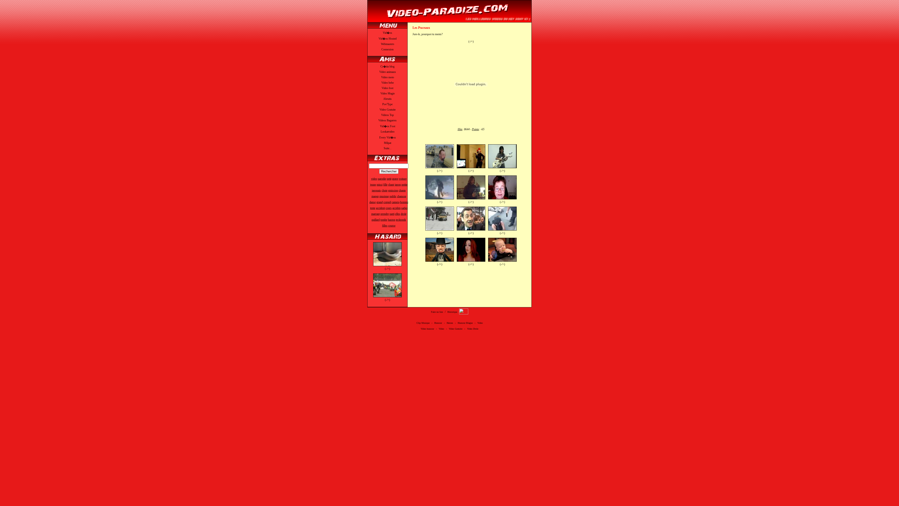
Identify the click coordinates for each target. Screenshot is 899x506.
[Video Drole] (449, 20)
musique (384, 196)
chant (391, 184)
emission (393, 190)
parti (392, 214)
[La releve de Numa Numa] (502, 198)
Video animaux (387, 72)
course (391, 225)
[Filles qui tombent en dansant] (471, 167)
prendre (384, 214)
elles (397, 214)
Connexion (387, 49)
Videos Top (387, 115)
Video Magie (387, 93)
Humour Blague (465, 323)
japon (398, 184)
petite (404, 184)
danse (372, 202)
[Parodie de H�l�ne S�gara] (471, 260)
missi (380, 184)
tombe (383, 219)
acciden (396, 208)
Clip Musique (423, 323)
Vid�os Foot (387, 126)
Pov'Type (387, 104)
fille (385, 184)
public (393, 196)
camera (395, 202)
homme (404, 202)
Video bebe (387, 82)
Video (480, 323)
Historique (452, 312)
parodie (382, 178)
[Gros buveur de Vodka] (471, 198)
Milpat (387, 143)
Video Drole (472, 328)
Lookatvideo (387, 131)
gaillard (376, 219)
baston (391, 219)
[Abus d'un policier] (502, 229)
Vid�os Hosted (388, 38)
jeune (373, 184)
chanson (401, 196)
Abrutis (387, 98)
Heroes (450, 323)
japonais (376, 190)
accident (380, 208)
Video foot (387, 88)
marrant (375, 214)
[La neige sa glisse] (439, 229)
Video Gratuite (387, 109)
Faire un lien (437, 312)
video (374, 178)
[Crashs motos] (387, 296)
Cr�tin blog (387, 66)
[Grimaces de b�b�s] (502, 260)
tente (372, 208)
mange (375, 196)
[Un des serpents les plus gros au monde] (387, 265)
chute (384, 190)
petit (389, 178)
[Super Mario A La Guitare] (502, 167)
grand (379, 202)
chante (402, 190)
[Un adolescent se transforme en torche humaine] (439, 198)
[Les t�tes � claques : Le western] (439, 260)
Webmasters (387, 44)
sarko (404, 208)
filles (384, 225)
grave (395, 178)
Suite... (387, 148)
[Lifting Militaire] (439, 167)
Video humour (427, 328)
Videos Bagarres (387, 120)
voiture (403, 178)
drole (403, 214)
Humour (438, 323)
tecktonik (401, 219)
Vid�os (387, 32)
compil (387, 202)
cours (389, 208)
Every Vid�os (387, 137)
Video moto (387, 77)
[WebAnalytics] (463, 313)
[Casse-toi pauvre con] (471, 229)
